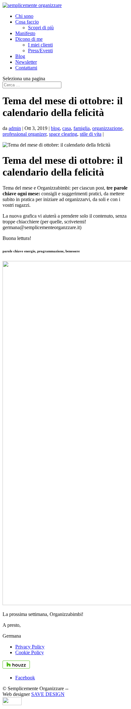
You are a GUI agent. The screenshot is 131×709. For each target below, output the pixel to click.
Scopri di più (41, 27)
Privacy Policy (30, 646)
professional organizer (24, 134)
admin (15, 128)
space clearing (63, 134)
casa (66, 128)
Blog (20, 56)
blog (55, 128)
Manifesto (25, 33)
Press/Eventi (40, 50)
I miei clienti (40, 44)
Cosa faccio (27, 22)
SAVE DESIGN (48, 694)
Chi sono (24, 16)
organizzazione (107, 128)
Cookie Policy (29, 652)
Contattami (26, 67)
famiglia (81, 128)
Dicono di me (29, 39)
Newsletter (26, 62)
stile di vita (90, 134)
